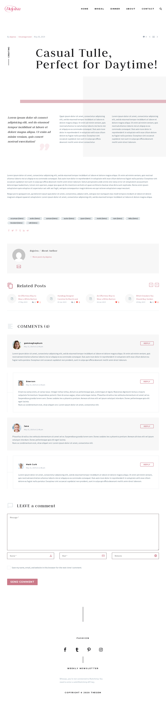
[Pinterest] (16, 230)
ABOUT (131, 9)
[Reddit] (28, 230)
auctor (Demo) (69, 218)
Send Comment (22, 581)
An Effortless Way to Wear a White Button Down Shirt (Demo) (27, 298)
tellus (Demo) (133, 218)
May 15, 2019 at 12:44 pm (33, 346)
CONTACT (148, 9)
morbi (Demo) (102, 218)
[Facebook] (9, 230)
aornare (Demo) (51, 218)
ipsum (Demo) (86, 218)
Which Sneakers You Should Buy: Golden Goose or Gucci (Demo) (146, 298)
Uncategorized (25, 36)
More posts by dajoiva (42, 257)
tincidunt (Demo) (16, 223)
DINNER (115, 9)
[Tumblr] (20, 230)
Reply (147, 343)
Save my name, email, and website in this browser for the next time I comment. (47, 567)
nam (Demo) (117, 218)
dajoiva (13, 36)
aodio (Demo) (35, 218)
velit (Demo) (33, 223)
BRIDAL (99, 9)
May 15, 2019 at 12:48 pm (33, 429)
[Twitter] (13, 230)
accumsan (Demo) (17, 218)
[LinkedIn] (24, 230)
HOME (84, 9)
